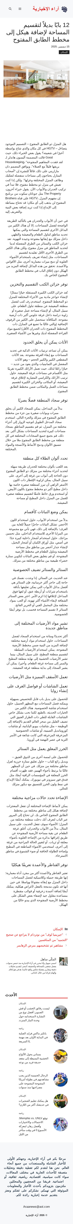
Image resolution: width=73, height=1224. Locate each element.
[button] (10, 9)
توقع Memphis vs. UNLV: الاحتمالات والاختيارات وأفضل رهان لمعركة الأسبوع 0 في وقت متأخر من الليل (33, 1126)
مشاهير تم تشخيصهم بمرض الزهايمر (40, 945)
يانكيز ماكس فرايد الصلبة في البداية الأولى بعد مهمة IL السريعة (33, 1037)
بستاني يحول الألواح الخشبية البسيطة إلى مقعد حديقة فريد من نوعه (33, 1058)
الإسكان (64, 52)
